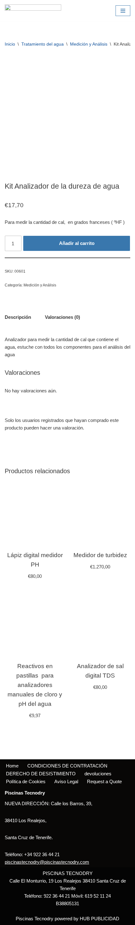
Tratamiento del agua (42, 44)
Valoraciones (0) (62, 317)
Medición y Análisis (88, 44)
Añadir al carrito (76, 243)
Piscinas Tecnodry (34, 918)
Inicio (10, 44)
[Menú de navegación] (123, 10)
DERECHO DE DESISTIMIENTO (41, 773)
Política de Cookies (26, 781)
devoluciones (97, 773)
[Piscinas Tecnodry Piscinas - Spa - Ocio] (33, 10)
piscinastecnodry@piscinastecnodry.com (47, 862)
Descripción (18, 317)
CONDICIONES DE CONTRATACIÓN (67, 765)
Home (12, 765)
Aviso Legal (66, 781)
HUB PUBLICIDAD (99, 918)
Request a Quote (104, 781)
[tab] (18, 317)
